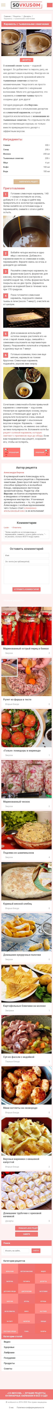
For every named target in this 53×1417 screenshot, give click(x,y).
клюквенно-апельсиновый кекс (20, 509)
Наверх (26, 1234)
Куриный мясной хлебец (17, 903)
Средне (31, 53)
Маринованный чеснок (16, 801)
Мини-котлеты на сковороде (20, 1107)
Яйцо (5, 162)
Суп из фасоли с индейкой (18, 1056)
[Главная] (26, 5)
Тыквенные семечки (13, 158)
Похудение (9, 1358)
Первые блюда (12, 1061)
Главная (7, 16)
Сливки (6, 145)
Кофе (6, 167)
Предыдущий (14, 452)
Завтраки (9, 1010)
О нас (11, 1407)
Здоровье (9, 1347)
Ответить (17, 527)
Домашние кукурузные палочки (22, 954)
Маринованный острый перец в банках (26, 648)
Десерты (27, 16)
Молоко (7, 154)
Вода (5, 171)
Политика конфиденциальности (30, 1407)
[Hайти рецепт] (50, 5)
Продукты (9, 1363)
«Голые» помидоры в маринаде (22, 750)
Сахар (6, 149)
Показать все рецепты (28, 1228)
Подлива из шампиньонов (18, 852)
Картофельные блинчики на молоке (24, 1005)
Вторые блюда (12, 704)
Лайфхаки (9, 1352)
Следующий (39, 452)
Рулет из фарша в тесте (17, 699)
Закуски (9, 653)
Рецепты (17, 16)
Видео (7, 1341)
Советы (8, 1368)
